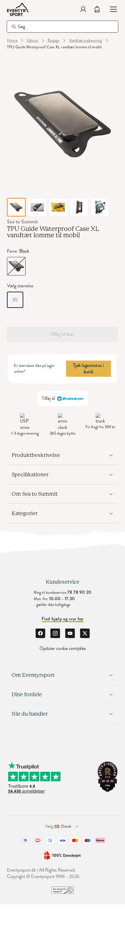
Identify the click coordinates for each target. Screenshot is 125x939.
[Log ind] (83, 9)
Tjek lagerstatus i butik (88, 368)
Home (12, 40)
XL (17, 297)
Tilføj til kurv (62, 334)
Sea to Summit (22, 221)
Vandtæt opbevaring (85, 40)
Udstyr (32, 40)
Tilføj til (48, 398)
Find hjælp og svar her (63, 619)
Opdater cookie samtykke (63, 648)
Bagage (53, 40)
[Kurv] (97, 9)
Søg (21, 26)
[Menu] (111, 9)
